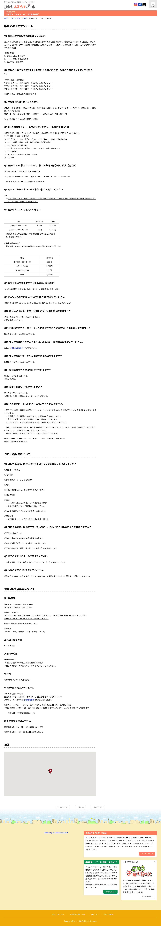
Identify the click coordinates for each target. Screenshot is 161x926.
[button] (50, 771)
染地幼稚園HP (17, 348)
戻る (80, 807)
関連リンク (94, 914)
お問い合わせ (108, 914)
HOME (6, 18)
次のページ (97, 807)
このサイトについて (57, 914)
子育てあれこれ (15, 18)
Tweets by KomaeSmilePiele (56, 832)
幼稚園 (25, 18)
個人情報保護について (77, 914)
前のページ (63, 807)
